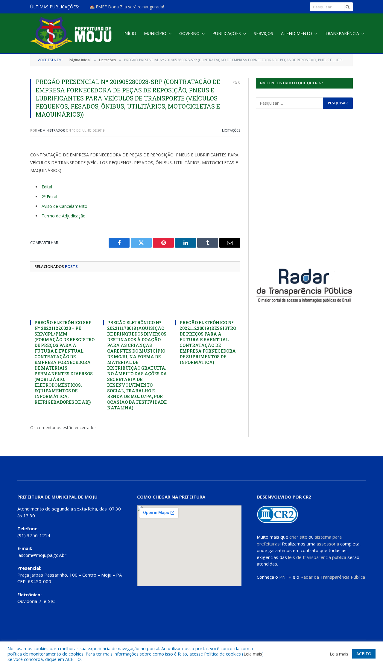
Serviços (263, 33)
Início (129, 33)
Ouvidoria (27, 601)
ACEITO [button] (363, 653)
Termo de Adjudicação (64, 216)
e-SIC (49, 601)
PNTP (285, 577)
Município (155, 33)
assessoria (328, 544)
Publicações (226, 33)
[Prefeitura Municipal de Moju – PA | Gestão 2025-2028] (72, 33)
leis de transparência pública (317, 557)
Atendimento (296, 33)
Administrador (51, 130)
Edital (47, 187)
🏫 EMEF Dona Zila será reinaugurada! (126, 7)
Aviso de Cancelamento (64, 206)
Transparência (342, 33)
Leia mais (253, 654)
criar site (298, 537)
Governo (189, 33)
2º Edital (49, 196)
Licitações (231, 130)
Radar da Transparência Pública (332, 577)
